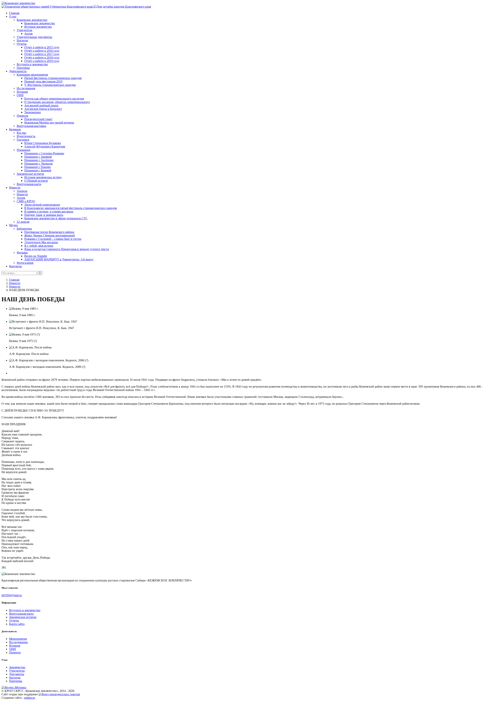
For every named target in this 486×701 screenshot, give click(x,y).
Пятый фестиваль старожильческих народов (53, 78)
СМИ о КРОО (26, 201)
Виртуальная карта (29, 184)
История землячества (38, 26)
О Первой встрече (36, 180)
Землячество (17, 667)
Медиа (13, 225)
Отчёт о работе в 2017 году (41, 54)
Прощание (23, 149)
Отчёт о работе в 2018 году (41, 57)
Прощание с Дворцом (38, 163)
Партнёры (23, 67)
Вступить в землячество (32, 64)
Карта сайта (16, 624)
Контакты (15, 266)
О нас (13, 16)
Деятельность (18, 71)
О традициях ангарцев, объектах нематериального (57, 102)
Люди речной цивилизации (42, 204)
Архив (21, 197)
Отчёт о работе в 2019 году (41, 61)
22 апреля (23, 221)
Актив (28, 33)
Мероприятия (18, 638)
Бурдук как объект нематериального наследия (54, 98)
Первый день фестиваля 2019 (43, 81)
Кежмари (15, 129)
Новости (14, 187)
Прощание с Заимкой (38, 156)
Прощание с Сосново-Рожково (44, 153)
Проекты (22, 115)
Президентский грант (38, 119)
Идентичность (26, 136)
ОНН (20, 95)
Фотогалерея (25, 262)
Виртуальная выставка (31, 126)
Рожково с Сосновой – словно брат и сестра (52, 238)
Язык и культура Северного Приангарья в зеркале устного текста (66, 249)
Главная (14, 13)
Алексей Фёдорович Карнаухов (44, 146)
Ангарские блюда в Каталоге (43, 108)
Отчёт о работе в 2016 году (41, 50)
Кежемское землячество (32, 19)
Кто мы (21, 132)
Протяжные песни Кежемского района (49, 232)
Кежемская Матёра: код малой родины (49, 122)
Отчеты (22, 43)
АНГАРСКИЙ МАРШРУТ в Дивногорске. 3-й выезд (58, 259)
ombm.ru (29, 697)
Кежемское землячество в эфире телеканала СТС (56, 218)
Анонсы (22, 191)
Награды (22, 40)
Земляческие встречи (30, 173)
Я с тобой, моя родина (38, 245)
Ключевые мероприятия (32, 74)
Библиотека (24, 228)
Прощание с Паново (37, 167)
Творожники (32, 112)
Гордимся (23, 139)
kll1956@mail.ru (12, 595)
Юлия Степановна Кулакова (42, 143)
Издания (22, 91)
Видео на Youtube (35, 256)
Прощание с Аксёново (39, 160)
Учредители (24, 30)
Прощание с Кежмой (37, 170)
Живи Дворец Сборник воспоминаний (49, 235)
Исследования (26, 88)
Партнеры (15, 681)
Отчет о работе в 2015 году (41, 47)
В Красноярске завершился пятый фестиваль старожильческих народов (70, 208)
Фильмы (22, 252)
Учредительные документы (34, 37)
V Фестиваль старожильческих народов (50, 84)
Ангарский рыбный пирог (41, 105)
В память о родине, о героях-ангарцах (48, 211)
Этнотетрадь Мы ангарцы (41, 242)
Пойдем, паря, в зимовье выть (43, 214)
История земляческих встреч (43, 177)
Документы (16, 674)
